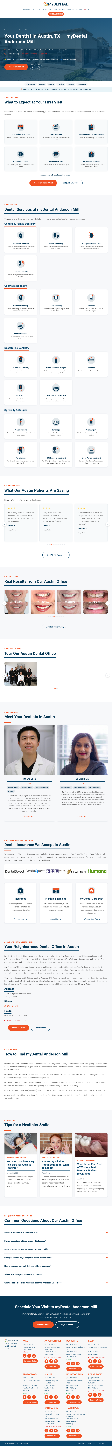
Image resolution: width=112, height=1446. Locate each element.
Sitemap (101, 1443)
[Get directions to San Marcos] (46, 1431)
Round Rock (95, 1374)
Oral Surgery (91, 430)
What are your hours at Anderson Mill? (21, 1232)
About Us (70, 9)
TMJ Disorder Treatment (56, 458)
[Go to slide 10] (64, 544)
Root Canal (20, 396)
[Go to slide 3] (51, 544)
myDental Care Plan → (91, 919)
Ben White (72, 1340)
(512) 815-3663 (50, 1378)
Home (6, 30)
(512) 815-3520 (71, 1378)
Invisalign (56, 430)
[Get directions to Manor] (46, 1397)
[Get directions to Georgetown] (24, 1397)
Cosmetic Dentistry (20, 306)
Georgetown (30, 1374)
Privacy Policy (91, 1443)
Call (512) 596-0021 (70, 183)
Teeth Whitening (56, 306)
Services (36, 9)
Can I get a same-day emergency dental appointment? (28, 1258)
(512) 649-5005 (93, 1344)
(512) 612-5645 (71, 1344)
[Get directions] (39, 67)
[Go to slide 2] (49, 544)
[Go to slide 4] (53, 544)
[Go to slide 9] (62, 544)
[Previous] (4, 524)
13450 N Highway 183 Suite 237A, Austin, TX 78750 (30, 49)
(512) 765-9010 (28, 1344)
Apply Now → (55, 919)
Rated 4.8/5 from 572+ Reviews (17, 60)
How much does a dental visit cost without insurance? (27, 1266)
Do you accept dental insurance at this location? (25, 1241)
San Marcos (51, 1407)
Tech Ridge (72, 1407)
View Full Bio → (29, 817)
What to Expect (30, 84)
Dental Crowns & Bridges (56, 368)
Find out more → (20, 919)
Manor (48, 1374)
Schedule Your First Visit (43, 183)
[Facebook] (29, 1356)
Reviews (51, 84)
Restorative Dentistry (20, 368)
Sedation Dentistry (20, 272)
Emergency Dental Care (91, 244)
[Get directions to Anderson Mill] (46, 1361)
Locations (26, 9)
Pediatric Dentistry (56, 244)
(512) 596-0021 (66, 49)
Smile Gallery (59, 9)
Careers (79, 9)
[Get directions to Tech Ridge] (68, 1431)
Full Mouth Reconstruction (56, 396)
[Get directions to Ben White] (68, 1364)
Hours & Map (82, 84)
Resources (47, 9)
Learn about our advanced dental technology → (56, 175)
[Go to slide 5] (55, 544)
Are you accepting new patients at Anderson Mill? (26, 1249)
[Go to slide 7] (59, 544)
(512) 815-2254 (50, 1411)
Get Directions (40, 1028)
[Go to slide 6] (57, 544)
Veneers (91, 306)
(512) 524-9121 (28, 1378)
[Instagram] (34, 1356)
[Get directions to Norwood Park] (68, 1397)
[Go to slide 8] (60, 544)
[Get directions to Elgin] (90, 1361)
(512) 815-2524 (71, 1411)
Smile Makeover (20, 334)
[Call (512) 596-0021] (32, 67)
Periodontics (21, 458)
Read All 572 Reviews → (56, 555)
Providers (61, 84)
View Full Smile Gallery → (56, 627)
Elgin (91, 1340)
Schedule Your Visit (16, 67)
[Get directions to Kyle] (24, 1356)
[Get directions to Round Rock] (90, 1395)
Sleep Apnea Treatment (91, 458)
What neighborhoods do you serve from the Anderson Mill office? (32, 1283)
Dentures (91, 368)
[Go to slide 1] (47, 544)
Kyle (25, 1340)
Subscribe (81, 1443)
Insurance (71, 84)
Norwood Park (74, 1374)
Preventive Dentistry (21, 244)
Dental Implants (21, 430)
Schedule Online (56, 14)
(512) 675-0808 (93, 1378)
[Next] (107, 524)
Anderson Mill (53, 1340)
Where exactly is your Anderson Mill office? (23, 1274)
